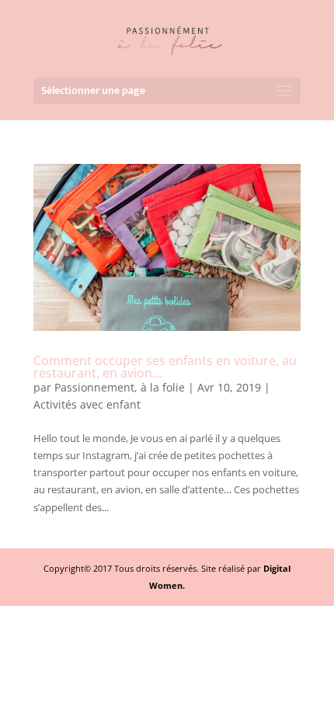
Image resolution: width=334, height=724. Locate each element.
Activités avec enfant (87, 404)
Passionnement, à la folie (119, 387)
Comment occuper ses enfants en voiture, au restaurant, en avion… (165, 366)
